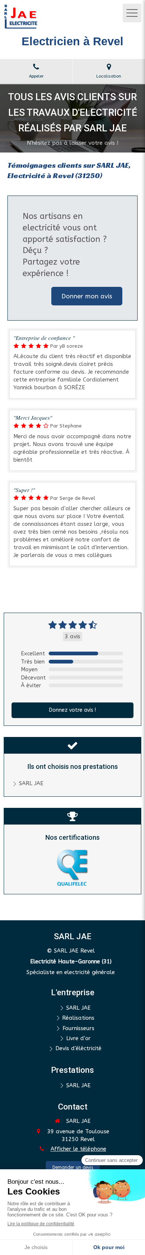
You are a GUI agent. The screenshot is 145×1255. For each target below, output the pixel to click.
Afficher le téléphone (78, 1149)
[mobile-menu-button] (132, 13)
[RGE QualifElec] (72, 867)
